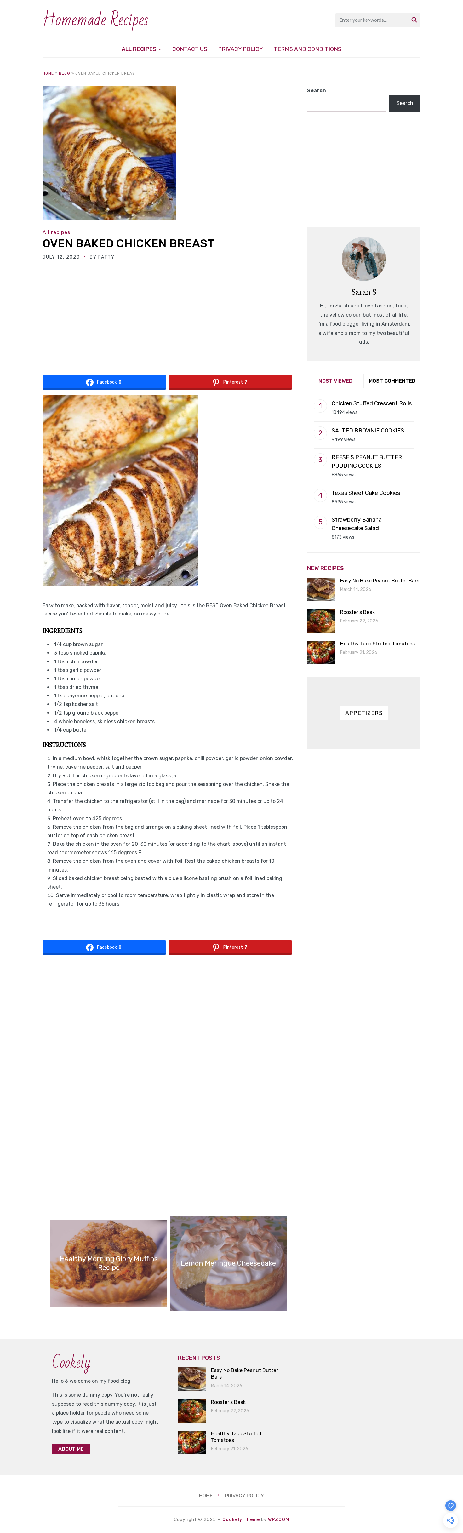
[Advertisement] (168, 325)
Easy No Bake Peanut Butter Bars (379, 581)
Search (316, 91)
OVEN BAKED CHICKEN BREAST (128, 243)
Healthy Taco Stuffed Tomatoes (377, 644)
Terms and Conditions (307, 49)
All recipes (139, 49)
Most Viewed (335, 381)
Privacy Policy (240, 49)
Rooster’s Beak (357, 612)
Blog (64, 73)
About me (71, 1449)
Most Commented (392, 381)
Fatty (106, 257)
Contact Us (189, 49)
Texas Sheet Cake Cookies (366, 492)
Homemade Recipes (96, 20)
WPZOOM (278, 1519)
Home (48, 73)
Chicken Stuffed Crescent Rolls (372, 403)
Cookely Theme (241, 1519)
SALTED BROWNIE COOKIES (368, 430)
